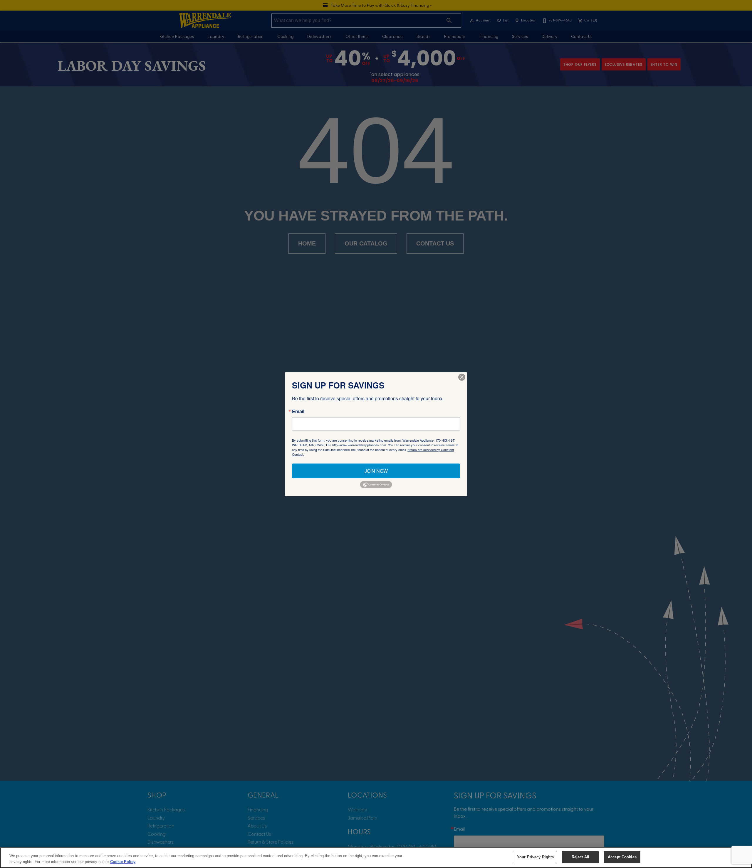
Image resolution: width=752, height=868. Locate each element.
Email (298, 411)
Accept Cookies (622, 857)
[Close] (461, 377)
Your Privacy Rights (535, 857)
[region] (376, 857)
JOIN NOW (376, 470)
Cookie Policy (122, 861)
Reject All (580, 857)
